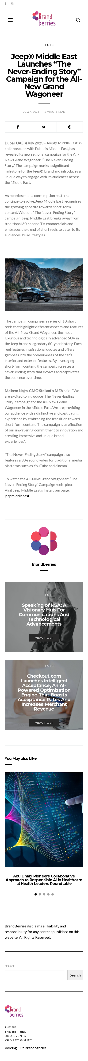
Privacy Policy (18, 1040)
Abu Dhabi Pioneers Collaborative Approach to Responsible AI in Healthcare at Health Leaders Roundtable (44, 880)
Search (10, 966)
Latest (50, 45)
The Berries (15, 1031)
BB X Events (15, 1036)
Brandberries (44, 564)
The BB (11, 1027)
